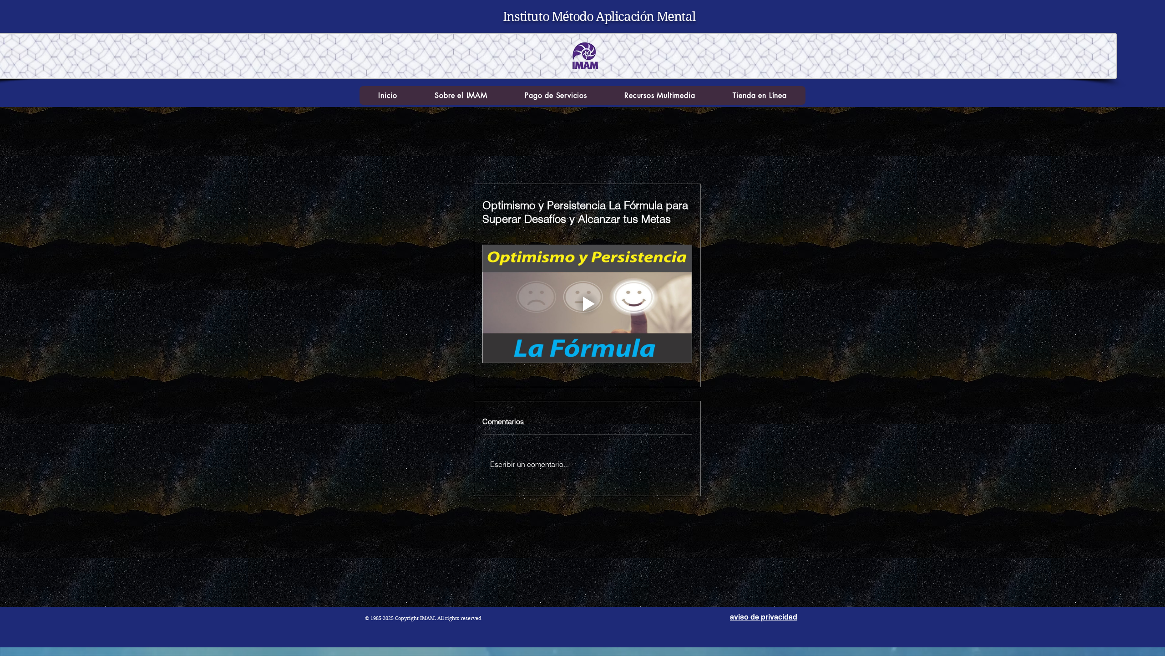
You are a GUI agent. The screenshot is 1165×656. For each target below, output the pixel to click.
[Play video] (587, 304)
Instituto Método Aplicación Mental (599, 16)
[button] (461, 95)
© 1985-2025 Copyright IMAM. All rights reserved (423, 618)
